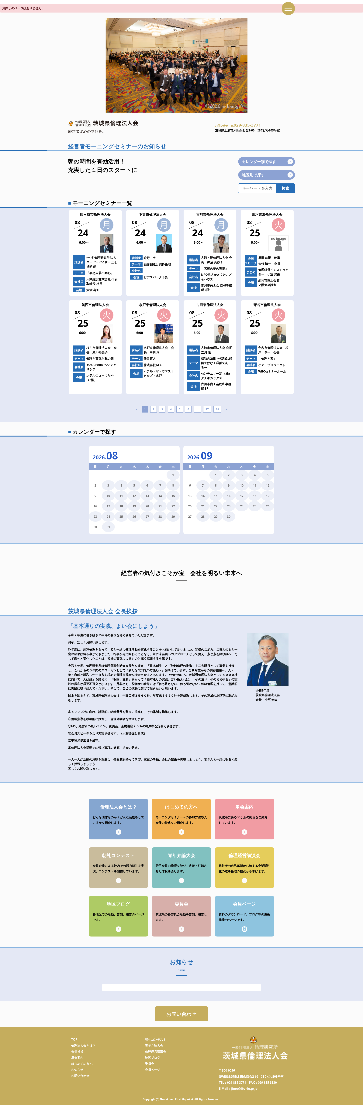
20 (147, 506)
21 (160, 506)
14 (160, 496)
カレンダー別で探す (259, 161)
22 (173, 506)
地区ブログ (152, 1058)
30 (228, 517)
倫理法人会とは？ (83, 1045)
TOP (74, 1039)
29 (173, 517)
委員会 (149, 1064)
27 (207, 409)
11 (121, 496)
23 (95, 517)
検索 (285, 188)
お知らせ (77, 1070)
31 (108, 527)
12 (134, 496)
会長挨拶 (77, 1051)
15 (173, 496)
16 (228, 496)
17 (108, 506)
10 (108, 496)
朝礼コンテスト (155, 1039)
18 (121, 506)
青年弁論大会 (154, 1045)
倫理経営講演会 (155, 1051)
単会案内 (77, 1058)
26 (134, 517)
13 (147, 496)
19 (134, 506)
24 (108, 517)
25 (121, 517)
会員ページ (152, 1070)
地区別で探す (253, 174)
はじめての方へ (81, 1064)
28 (217, 409)
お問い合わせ (181, 1013)
